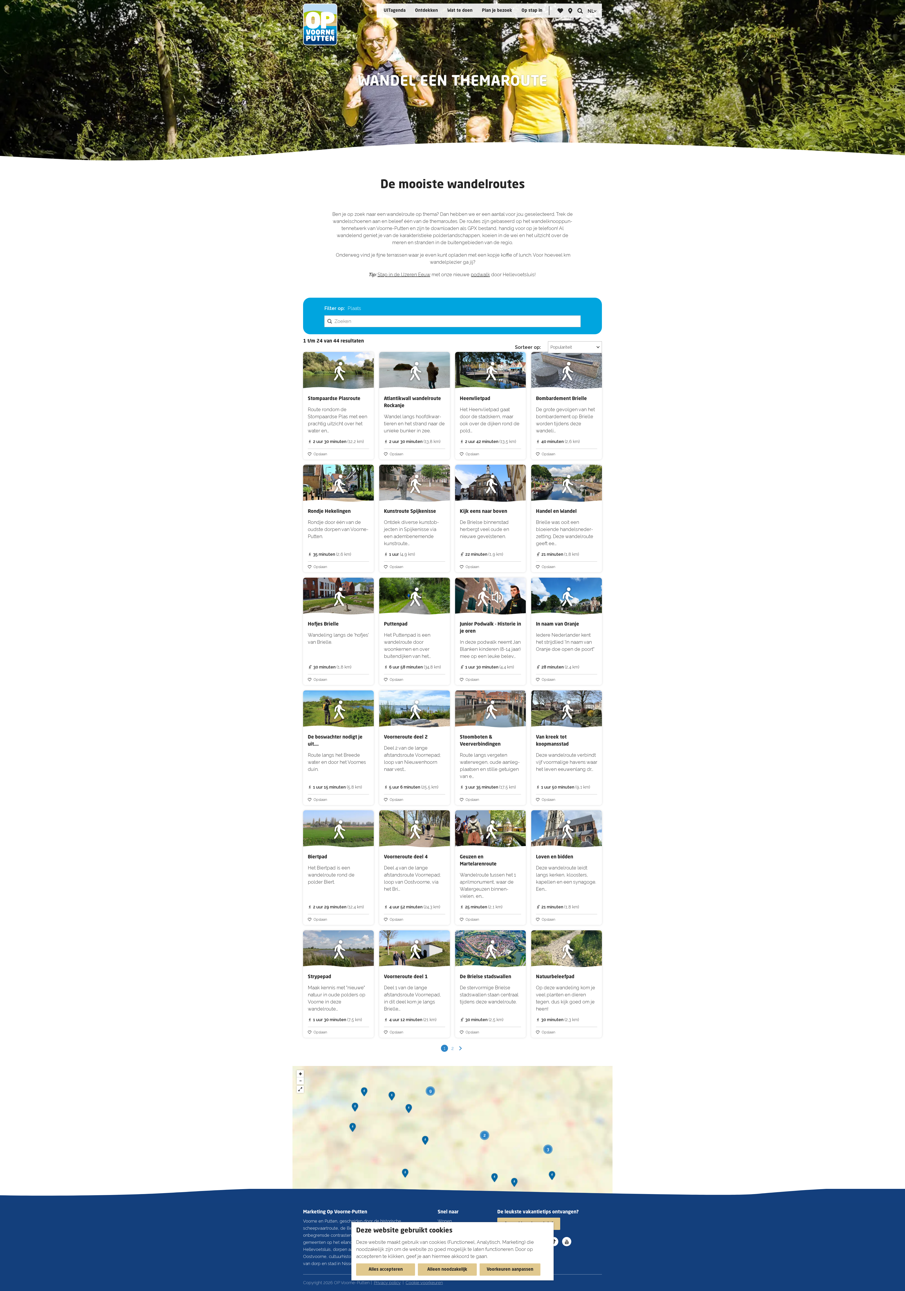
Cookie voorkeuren (424, 1282)
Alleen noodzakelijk (447, 1269)
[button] (352, 1129)
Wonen (445, 1221)
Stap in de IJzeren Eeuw (404, 274)
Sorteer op (528, 347)
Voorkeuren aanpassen (510, 1269)
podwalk (480, 274)
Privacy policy (387, 1282)
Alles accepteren (386, 1269)
